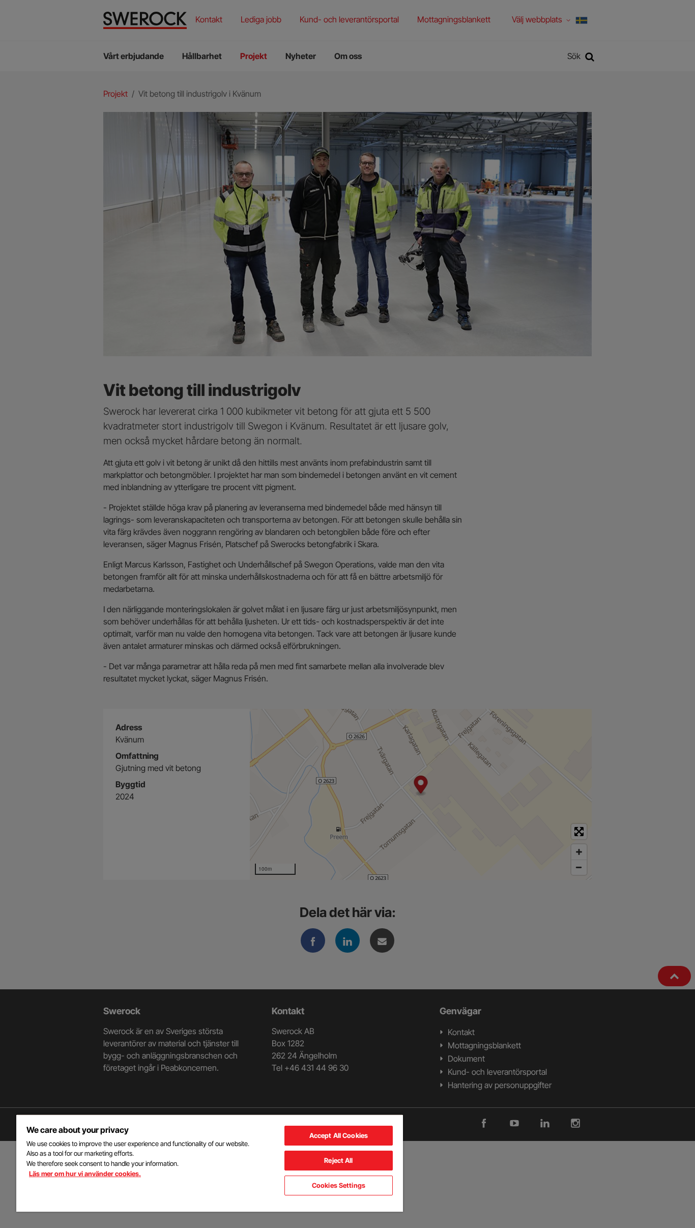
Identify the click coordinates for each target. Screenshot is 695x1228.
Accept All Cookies (338, 1135)
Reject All (338, 1160)
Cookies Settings (338, 1185)
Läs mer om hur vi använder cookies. (85, 1173)
